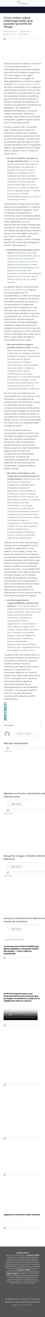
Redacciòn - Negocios (24, 734)
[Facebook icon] (19, 1309)
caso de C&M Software (17, 289)
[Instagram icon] (26, 1309)
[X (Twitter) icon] (21, 1309)
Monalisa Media (24, 1305)
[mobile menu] (3, 3)
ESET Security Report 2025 (25, 84)
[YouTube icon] (23, 1309)
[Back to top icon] (22, 1293)
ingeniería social (26, 261)
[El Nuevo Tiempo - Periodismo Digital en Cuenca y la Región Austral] (22, 3)
